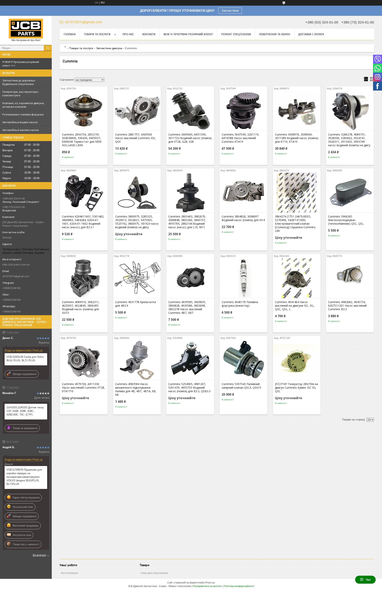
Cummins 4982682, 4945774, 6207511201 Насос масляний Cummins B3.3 (347, 305)
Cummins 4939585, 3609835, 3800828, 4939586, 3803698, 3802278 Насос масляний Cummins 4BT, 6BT (187, 307)
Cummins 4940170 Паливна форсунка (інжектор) (240, 303)
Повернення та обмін (274, 34)
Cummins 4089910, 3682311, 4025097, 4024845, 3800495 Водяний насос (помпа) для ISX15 (80, 307)
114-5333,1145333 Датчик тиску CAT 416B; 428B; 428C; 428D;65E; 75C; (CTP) (25, 411)
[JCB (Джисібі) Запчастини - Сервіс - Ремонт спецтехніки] (26, 28)
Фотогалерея (69, 573)
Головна (70, 34)
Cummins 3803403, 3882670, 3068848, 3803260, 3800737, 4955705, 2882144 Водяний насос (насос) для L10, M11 (187, 222)
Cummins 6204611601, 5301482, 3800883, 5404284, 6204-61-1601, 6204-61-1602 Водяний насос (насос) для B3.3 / (83, 222)
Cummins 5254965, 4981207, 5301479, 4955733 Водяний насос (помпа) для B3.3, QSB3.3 (189, 387)
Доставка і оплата (311, 34)
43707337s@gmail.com (15, 276)
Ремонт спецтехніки (236, 34)
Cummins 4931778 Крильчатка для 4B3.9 (135, 303)
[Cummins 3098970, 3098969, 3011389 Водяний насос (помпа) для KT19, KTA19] (297, 111)
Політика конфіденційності (239, 586)
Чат (368, 579)
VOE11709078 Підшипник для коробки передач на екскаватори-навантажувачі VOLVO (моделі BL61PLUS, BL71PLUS (24, 477)
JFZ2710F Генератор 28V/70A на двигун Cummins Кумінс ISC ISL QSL (296, 387)
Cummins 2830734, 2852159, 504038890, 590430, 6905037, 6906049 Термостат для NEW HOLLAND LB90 (81, 140)
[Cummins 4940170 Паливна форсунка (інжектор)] (243, 278)
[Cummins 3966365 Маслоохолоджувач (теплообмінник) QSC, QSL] (350, 193)
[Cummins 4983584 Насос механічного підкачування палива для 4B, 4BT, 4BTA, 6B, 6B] (137, 360)
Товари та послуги (97, 34)
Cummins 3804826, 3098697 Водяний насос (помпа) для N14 (243, 218)
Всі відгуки (39, 555)
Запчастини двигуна (109, 48)
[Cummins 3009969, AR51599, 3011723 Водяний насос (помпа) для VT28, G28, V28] (190, 111)
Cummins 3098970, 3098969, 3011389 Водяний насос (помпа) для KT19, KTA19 (296, 138)
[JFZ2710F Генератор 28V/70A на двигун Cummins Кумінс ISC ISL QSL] (297, 360)
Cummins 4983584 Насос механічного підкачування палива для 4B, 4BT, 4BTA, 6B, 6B (135, 389)
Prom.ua (210, 582)
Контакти (148, 34)
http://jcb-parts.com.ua (16, 264)
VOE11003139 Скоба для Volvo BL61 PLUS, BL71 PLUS (25, 358)
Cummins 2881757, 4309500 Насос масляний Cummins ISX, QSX (135, 138)
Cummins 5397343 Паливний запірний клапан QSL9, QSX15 (241, 385)
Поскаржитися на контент (207, 586)
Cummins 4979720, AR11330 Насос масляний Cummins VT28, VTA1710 (83, 387)
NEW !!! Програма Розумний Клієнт (188, 34)
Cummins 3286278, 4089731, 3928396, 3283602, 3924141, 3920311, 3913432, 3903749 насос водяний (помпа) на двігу (349, 140)
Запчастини (230, 10)
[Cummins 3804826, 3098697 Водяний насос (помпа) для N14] (243, 193)
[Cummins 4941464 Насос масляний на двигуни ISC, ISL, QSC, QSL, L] (297, 278)
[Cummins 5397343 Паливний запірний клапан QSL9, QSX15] (243, 360)
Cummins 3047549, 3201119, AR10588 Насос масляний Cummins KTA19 (240, 138)
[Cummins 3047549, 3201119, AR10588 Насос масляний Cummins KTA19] (243, 111)
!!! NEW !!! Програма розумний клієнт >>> (20, 63)
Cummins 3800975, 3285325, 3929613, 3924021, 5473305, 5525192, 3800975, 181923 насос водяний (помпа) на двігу (137, 222)
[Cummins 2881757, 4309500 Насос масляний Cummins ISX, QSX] (137, 111)
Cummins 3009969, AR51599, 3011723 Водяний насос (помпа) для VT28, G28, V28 (190, 138)
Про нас (128, 34)
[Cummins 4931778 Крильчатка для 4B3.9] (137, 278)
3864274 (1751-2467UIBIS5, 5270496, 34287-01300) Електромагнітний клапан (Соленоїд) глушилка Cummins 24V (295, 224)
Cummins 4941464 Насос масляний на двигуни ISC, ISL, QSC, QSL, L (295, 305)
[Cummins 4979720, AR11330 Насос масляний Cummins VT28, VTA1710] (83, 360)
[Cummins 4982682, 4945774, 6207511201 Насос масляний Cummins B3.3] (350, 278)
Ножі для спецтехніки (154, 573)
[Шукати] (48, 48)
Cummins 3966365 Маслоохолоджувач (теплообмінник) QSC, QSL (346, 220)
